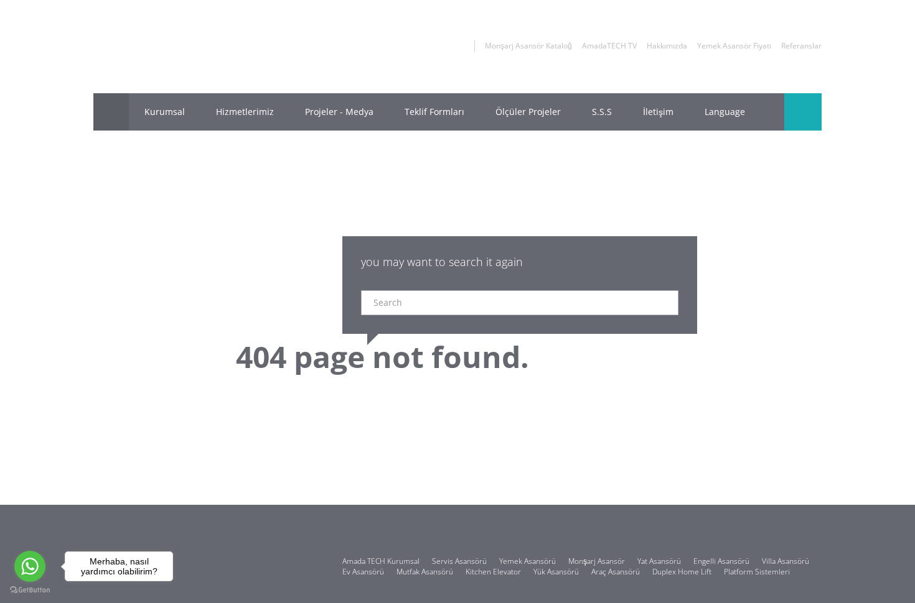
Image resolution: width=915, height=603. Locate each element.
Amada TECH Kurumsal (381, 561)
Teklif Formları (434, 111)
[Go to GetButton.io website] (30, 590)
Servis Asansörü (459, 561)
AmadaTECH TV (609, 45)
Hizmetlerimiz (245, 111)
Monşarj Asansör (596, 561)
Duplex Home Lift (681, 571)
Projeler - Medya (339, 111)
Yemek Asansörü (527, 561)
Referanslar (801, 45)
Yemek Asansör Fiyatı (734, 45)
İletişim (658, 111)
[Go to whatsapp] (29, 566)
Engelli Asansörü (721, 561)
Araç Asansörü (615, 571)
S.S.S (602, 111)
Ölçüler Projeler (528, 111)
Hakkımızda (667, 45)
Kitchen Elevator (493, 571)
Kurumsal (164, 111)
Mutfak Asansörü (424, 571)
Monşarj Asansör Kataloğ (528, 45)
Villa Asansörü (785, 561)
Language (725, 111)
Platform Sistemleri (757, 571)
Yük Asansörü (556, 571)
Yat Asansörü (659, 561)
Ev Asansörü (363, 571)
